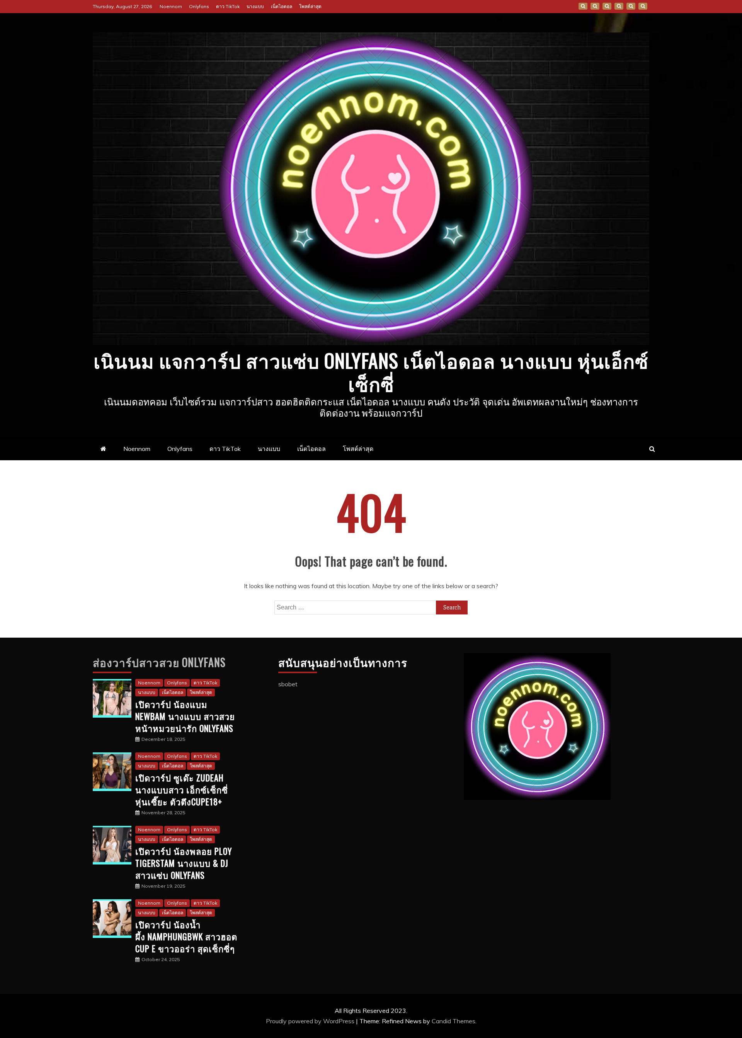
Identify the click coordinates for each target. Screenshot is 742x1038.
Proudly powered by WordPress (311, 1021)
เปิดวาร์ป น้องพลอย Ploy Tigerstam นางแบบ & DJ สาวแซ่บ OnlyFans (183, 863)
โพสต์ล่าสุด (310, 6)
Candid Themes (453, 1021)
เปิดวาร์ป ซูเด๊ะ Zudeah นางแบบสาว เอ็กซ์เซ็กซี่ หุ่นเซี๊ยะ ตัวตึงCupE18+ (181, 789)
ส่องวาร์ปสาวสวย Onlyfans (159, 662)
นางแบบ (255, 6)
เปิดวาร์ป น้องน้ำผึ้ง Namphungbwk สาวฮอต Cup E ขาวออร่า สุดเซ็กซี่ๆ (186, 936)
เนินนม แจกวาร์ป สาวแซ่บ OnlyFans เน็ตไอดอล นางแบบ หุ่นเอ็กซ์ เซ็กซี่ (371, 371)
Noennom (171, 6)
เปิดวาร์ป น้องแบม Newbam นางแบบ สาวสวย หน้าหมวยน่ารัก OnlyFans (185, 716)
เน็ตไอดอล (281, 6)
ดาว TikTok (228, 6)
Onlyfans (199, 6)
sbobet (288, 684)
